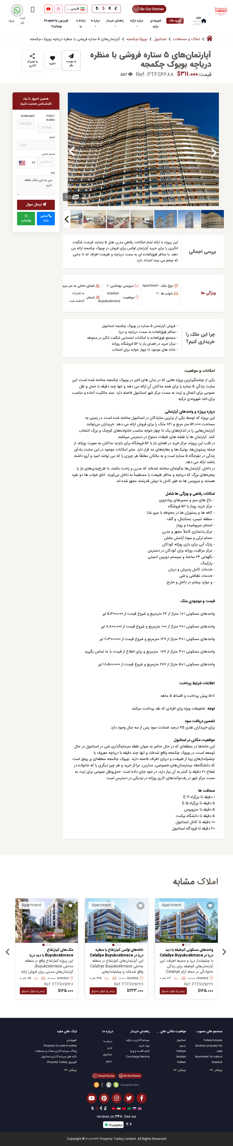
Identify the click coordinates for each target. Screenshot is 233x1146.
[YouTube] (48, 9)
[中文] (123, 1108)
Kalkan (181, 1062)
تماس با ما (44, 218)
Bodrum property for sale (208, 1048)
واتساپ (26, 220)
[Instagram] (58, 9)
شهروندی (72, 1040)
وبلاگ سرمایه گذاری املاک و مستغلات (56, 1051)
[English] (139, 1108)
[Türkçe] (113, 1108)
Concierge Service (137, 1056)
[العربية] (128, 1108)
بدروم (183, 1045)
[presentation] (8, 953)
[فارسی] (118, 1108)
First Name (50, 118)
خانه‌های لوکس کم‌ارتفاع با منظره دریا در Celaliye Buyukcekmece (116, 952)
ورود (11, 20)
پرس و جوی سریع (173, 991)
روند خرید (144, 1045)
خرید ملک (175, 20)
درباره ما (95, 20)
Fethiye (181, 1051)
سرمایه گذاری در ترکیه (137, 1040)
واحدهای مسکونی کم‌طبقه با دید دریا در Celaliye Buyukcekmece (186, 952)
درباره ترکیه (136, 20)
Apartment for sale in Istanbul (208, 1059)
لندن (109, 1048)
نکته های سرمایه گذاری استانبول (59, 1056)
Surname (27, 116)
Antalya (181, 1056)
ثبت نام (22, 21)
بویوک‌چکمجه (137, 39)
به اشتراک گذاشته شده (77, 297)
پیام (53, 173)
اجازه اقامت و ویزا (139, 1051)
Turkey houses (212, 1040)
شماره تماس (48, 154)
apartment (150, 285)
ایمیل (52, 137)
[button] (189, 945)
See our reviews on (116, 1117)
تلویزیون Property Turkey (62, 1062)
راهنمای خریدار (115, 20)
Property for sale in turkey (60, 1045)
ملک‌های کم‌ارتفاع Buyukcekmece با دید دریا (51, 952)
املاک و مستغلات (186, 39)
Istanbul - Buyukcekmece (109, 297)
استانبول (160, 39)
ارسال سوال (34, 204)
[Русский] (134, 1108)
